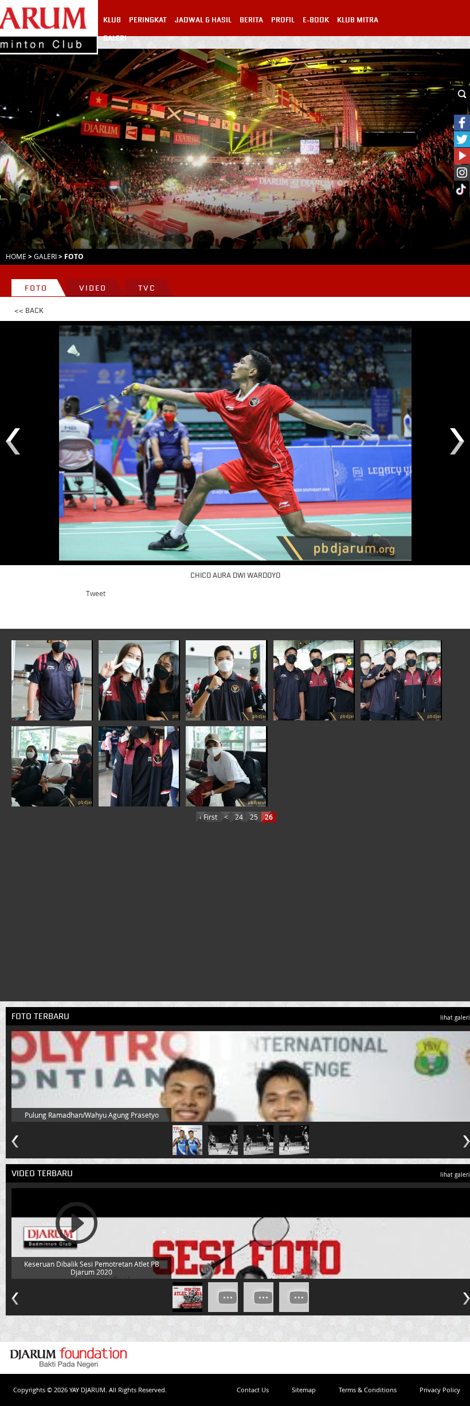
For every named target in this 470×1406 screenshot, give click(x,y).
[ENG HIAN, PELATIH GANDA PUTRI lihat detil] (51, 680)
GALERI (115, 38)
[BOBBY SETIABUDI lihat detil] (226, 680)
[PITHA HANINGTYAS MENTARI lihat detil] (139, 766)
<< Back (29, 310)
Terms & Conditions (368, 1389)
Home (16, 256)
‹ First (208, 816)
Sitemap (304, 1389)
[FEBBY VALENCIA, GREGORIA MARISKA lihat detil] (139, 680)
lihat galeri (455, 1017)
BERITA (251, 20)
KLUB (112, 20)
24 (239, 816)
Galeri (45, 256)
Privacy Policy (440, 1389)
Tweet (95, 593)
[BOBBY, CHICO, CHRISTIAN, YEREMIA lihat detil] (313, 680)
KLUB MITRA (357, 20)
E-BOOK (316, 20)
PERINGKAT (148, 20)
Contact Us (253, 1389)
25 (254, 816)
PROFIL (283, 20)
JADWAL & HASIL (203, 20)
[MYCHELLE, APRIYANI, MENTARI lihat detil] (51, 766)
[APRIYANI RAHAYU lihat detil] (226, 766)
